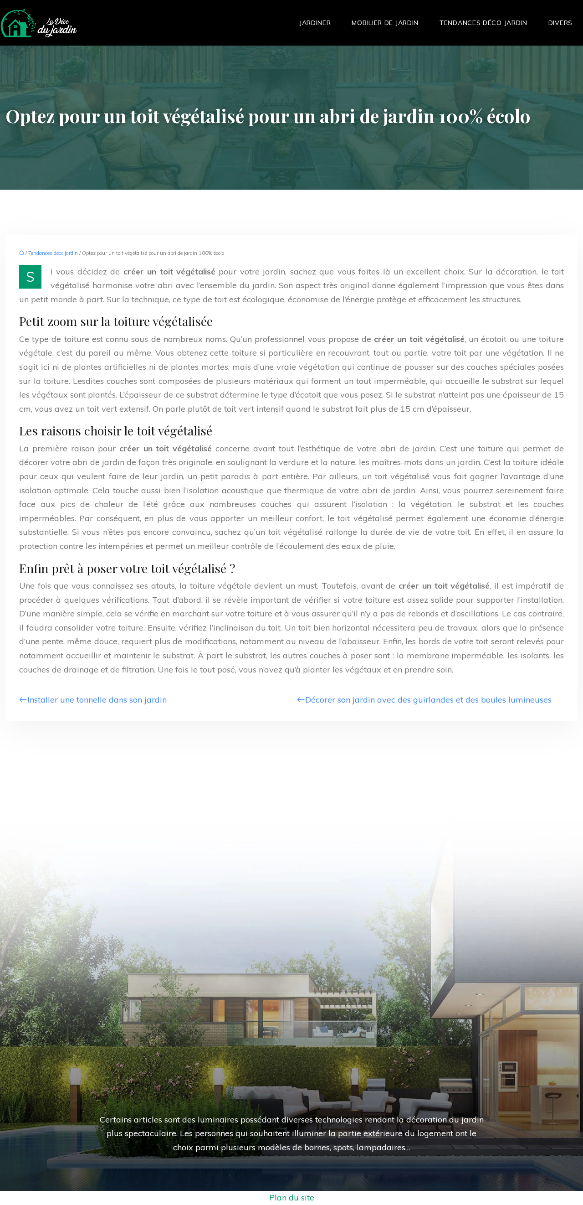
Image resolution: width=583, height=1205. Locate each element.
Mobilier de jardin (385, 23)
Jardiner (315, 23)
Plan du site (291, 1197)
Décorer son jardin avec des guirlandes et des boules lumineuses (428, 699)
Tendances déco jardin (483, 23)
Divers (560, 23)
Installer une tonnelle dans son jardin (97, 699)
